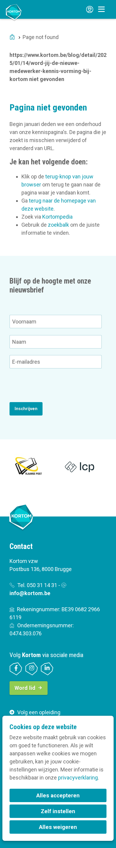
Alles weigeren (58, 827)
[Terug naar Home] (13, 12)
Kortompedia (57, 217)
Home (12, 37)
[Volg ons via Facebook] (16, 668)
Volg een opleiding (38, 712)
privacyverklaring (78, 777)
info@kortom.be (30, 593)
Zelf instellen (58, 811)
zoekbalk (58, 225)
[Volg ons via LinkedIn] (47, 668)
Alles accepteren (58, 795)
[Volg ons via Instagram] (31, 668)
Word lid (25, 688)
